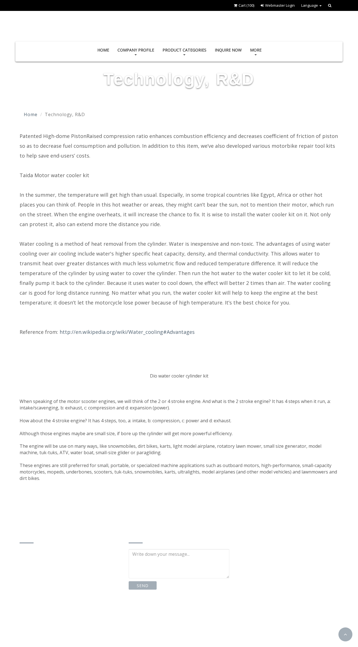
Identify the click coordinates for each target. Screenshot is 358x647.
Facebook (148, 611)
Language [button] (310, 5)
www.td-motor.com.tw (50, 627)
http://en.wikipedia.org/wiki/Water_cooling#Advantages (127, 332)
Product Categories (184, 50)
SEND (142, 585)
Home (103, 50)
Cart (246, 5)
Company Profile (135, 50)
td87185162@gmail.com (52, 615)
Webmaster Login (280, 5)
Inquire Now (228, 50)
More (256, 50)
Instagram (187, 611)
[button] (345, 634)
